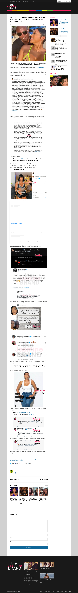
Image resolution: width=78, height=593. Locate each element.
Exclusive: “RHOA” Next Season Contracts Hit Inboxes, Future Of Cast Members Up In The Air (24, 500)
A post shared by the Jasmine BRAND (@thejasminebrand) (26, 241)
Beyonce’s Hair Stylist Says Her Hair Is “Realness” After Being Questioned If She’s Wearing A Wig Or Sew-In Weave (31, 581)
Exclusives (32, 12)
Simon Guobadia (20, 460)
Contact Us (34, 1)
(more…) (60, 41)
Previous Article (15, 479)
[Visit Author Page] (11, 471)
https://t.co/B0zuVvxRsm (24, 412)
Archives (61, 591)
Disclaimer (41, 591)
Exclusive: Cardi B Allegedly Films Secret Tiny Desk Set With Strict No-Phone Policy (13, 499)
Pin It (26, 463)
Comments (63, 36)
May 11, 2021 (31, 414)
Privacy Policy (47, 591)
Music (44, 12)
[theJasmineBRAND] (11, 6)
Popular (52, 36)
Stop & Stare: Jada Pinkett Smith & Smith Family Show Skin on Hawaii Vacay (46, 581)
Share (30, 463)
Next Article (43, 479)
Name (11, 532)
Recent (58, 36)
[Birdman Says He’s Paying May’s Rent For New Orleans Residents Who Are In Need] (31, 566)
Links (70, 591)
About (26, 1)
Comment (12, 519)
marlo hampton (34, 459)
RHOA (15, 460)
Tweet (13, 463)
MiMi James (13, 24)
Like (17, 463)
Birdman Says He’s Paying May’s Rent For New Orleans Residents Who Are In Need (30, 573)
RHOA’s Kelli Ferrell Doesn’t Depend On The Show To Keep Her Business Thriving (43, 499)
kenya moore (29, 459)
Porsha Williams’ (21, 158)
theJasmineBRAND (16, 591)
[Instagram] (15, 473)
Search (66, 591)
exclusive (13, 459)
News (14, 12)
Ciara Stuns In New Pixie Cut (29, 584)
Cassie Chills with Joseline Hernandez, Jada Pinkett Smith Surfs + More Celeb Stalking (47, 570)
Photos (49, 12)
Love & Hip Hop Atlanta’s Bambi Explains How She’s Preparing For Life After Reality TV (33, 499)
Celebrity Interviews (23, 12)
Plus (21, 463)
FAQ (29, 1)
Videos (39, 12)
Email (11, 537)
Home (23, 1)
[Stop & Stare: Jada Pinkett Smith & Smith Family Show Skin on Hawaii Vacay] (47, 575)
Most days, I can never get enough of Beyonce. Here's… (61, 49)
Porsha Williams (40, 459)
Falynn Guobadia (23, 459)
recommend (12, 460)
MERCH (55, 12)
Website (11, 541)
